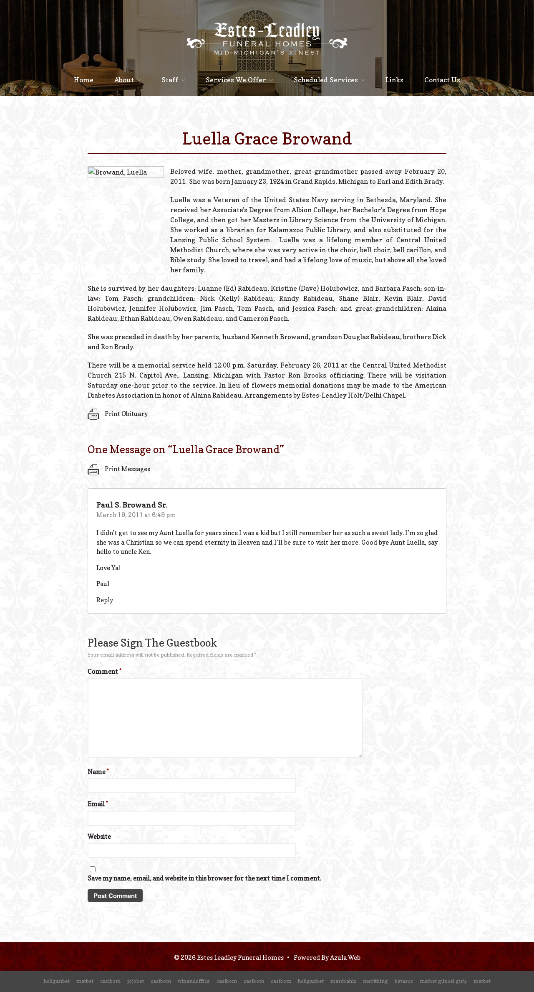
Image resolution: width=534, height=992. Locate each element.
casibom (110, 981)
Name (98, 772)
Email (98, 804)
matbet (84, 981)
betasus (404, 981)
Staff (169, 80)
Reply (104, 600)
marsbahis (343, 981)
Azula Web (345, 958)
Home (83, 80)
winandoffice (194, 981)
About (124, 80)
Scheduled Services (326, 80)
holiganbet (57, 981)
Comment (104, 671)
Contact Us (442, 80)
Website (99, 836)
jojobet (135, 981)
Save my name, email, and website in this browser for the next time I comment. (204, 878)
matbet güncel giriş (443, 981)
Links (394, 80)
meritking (375, 981)
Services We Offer (236, 80)
